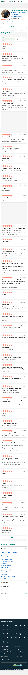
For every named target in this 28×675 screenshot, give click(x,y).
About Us (17, 646)
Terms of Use (5, 649)
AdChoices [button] (18, 656)
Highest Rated (20, 39)
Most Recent (9, 39)
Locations (14, 30)
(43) (9, 19)
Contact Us (18, 649)
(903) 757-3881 (14, 26)
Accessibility (4, 656)
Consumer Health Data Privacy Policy (6, 653)
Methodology (5, 659)
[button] (25, 2)
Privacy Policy (5, 646)
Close (25, 669)
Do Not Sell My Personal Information (20, 653)
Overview (5, 30)
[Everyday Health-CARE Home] (13, 1)
